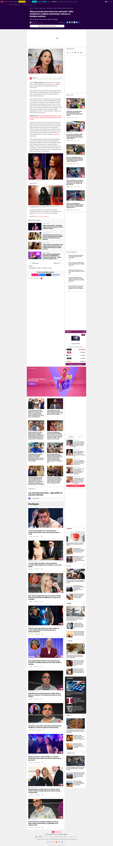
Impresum (42, 839)
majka (50, 267)
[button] (61, 22)
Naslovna (31, 8)
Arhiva (68, 839)
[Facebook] (67, 52)
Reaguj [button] (31, 278)
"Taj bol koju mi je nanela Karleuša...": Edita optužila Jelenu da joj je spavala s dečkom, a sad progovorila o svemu (45, 117)
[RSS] (83, 52)
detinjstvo (52, 84)
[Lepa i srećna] (55, 836)
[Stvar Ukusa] (76, 836)
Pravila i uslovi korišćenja (53, 839)
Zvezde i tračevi (42, 8)
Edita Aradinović (32, 267)
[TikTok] (78, 52)
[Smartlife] (60, 836)
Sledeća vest (56, 263)
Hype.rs (37, 216)
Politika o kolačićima (62, 839)
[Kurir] (36, 836)
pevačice (39, 267)
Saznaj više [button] (32, 383)
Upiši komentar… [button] (35, 498)
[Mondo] (4, 1)
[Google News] (81, 52)
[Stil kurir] (47, 836)
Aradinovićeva (55, 134)
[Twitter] (73, 52)
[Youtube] (75, 52)
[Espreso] (40, 836)
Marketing (38, 839)
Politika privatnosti (73, 839)
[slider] (32, 203)
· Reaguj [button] (71, 140)
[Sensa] (65, 836)
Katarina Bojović (35, 21)
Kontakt (46, 839)
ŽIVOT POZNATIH (38, 213)
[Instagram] (70, 52)
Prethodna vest (35, 263)
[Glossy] (51, 836)
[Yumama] (70, 836)
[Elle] (44, 836)
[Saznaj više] (84, 529)
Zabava (36, 8)
